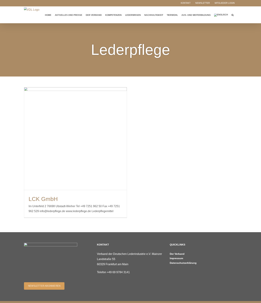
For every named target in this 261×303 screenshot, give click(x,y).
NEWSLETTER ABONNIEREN (44, 286)
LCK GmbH (43, 199)
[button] (232, 14)
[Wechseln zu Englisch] (221, 14)
